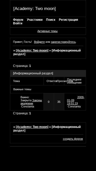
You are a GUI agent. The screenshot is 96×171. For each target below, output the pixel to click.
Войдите (39, 41)
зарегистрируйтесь (63, 41)
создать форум (73, 138)
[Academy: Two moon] (32, 50)
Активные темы (47, 31)
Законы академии (31, 102)
